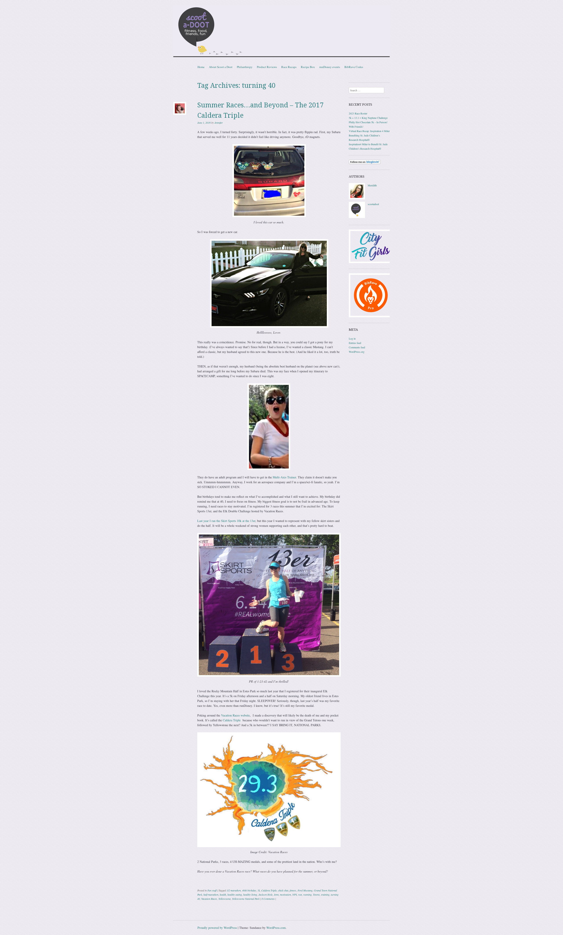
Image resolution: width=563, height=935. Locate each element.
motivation (285, 894)
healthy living (250, 894)
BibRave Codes (353, 67)
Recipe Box (308, 67)
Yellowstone (224, 898)
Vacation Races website (235, 715)
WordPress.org (356, 351)
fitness (293, 890)
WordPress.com (276, 928)
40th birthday (249, 890)
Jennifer (218, 122)
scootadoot (373, 204)
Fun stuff (211, 890)
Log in (352, 338)
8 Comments (268, 898)
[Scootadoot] (281, 31)
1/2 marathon (234, 890)
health (223, 894)
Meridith (372, 185)
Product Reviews (267, 67)
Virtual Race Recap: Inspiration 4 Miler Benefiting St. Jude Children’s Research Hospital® (369, 135)
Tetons (316, 894)
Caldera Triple (232, 720)
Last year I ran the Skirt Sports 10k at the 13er (226, 521)
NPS (294, 894)
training (325, 894)
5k (259, 890)
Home (201, 67)
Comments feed (357, 347)
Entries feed (355, 343)
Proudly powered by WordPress (217, 928)
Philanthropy (244, 67)
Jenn (276, 894)
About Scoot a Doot (220, 67)
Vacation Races (209, 898)
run (300, 894)
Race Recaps (288, 67)
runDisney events (329, 67)
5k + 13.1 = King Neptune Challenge (368, 117)
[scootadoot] (357, 217)
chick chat (283, 890)
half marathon (210, 894)
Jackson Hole (265, 894)
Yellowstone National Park (246, 898)
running (307, 894)
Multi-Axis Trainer (284, 477)
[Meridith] (357, 198)
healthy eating (234, 894)
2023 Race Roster (358, 113)
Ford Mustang (305, 890)
